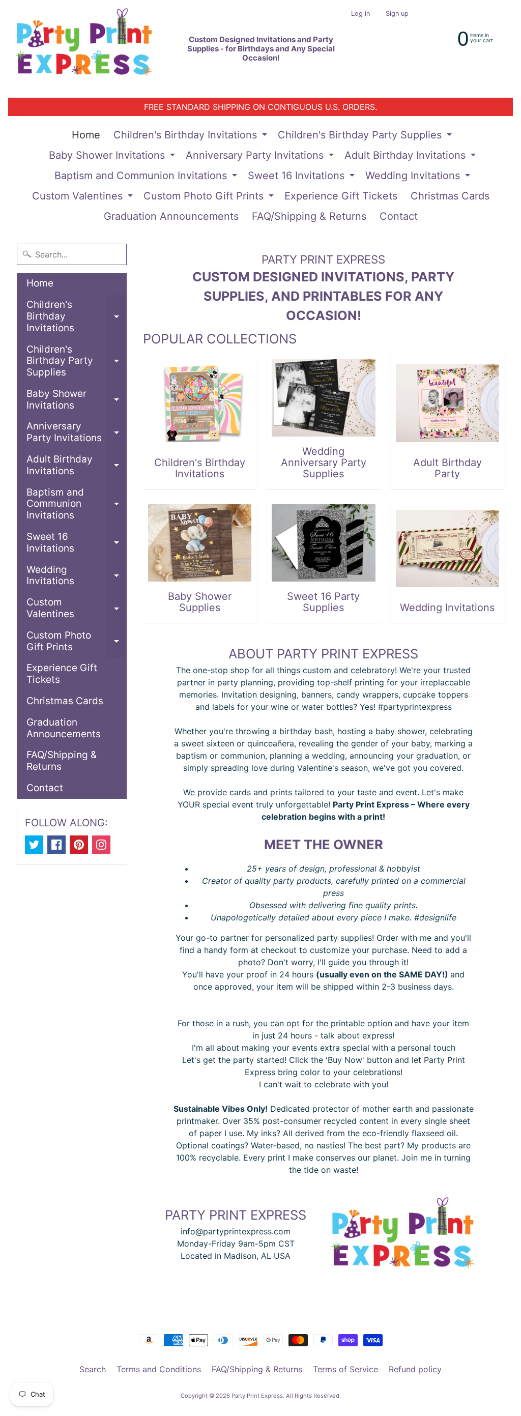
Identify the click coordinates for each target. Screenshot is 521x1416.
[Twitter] (34, 844)
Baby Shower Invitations (113, 157)
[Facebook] (56, 844)
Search (92, 1369)
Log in (360, 14)
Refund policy (415, 1369)
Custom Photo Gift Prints (209, 198)
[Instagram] (101, 844)
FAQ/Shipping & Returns (309, 216)
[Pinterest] (79, 844)
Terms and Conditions (159, 1369)
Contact (399, 216)
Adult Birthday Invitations (411, 157)
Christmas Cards (450, 196)
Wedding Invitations (419, 177)
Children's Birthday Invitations (191, 137)
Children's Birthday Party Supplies (366, 137)
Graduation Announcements (171, 216)
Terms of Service (345, 1369)
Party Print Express (257, 1395)
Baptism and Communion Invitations (147, 177)
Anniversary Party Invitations (261, 157)
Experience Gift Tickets (340, 196)
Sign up (397, 14)
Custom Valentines (83, 198)
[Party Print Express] (92, 49)
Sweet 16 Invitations (302, 177)
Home (86, 135)
